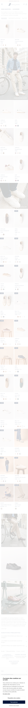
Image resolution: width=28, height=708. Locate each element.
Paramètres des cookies (14, 698)
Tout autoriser (14, 702)
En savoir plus (6, 694)
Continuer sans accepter (14, 705)
